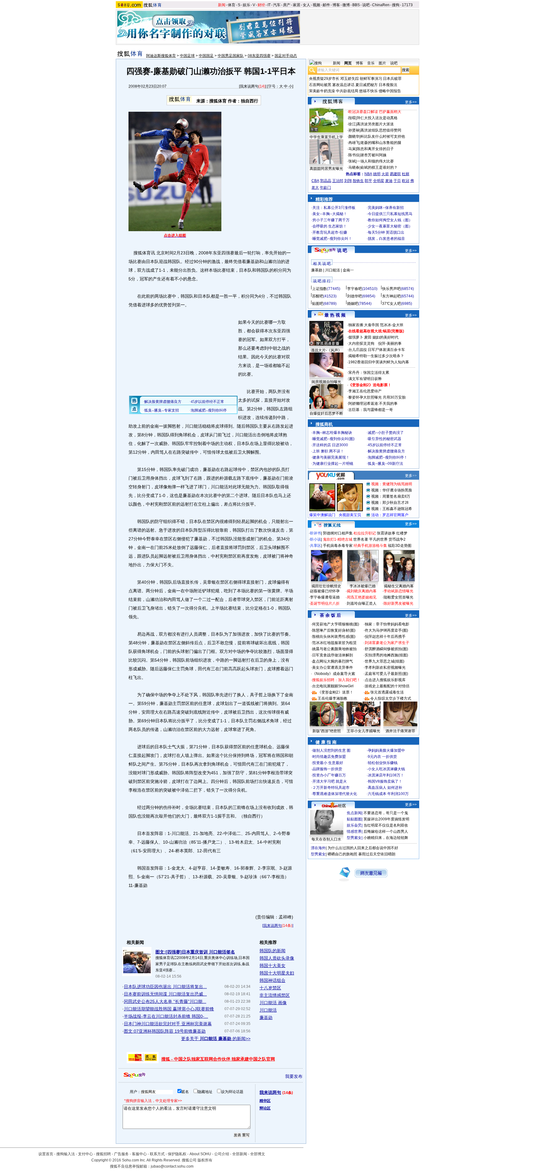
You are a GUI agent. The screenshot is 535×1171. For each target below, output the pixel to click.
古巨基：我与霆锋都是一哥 (370, 410)
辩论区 (265, 1108)
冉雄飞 (353, 142)
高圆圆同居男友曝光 (326, 168)
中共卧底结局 (347, 91)
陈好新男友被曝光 (398, 603)
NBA (368, 174)
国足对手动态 (286, 56)
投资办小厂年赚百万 (329, 775)
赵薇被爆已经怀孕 (325, 591)
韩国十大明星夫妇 (276, 972)
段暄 (352, 118)
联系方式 (157, 1154)
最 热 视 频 (335, 315)
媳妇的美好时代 (385, 337)
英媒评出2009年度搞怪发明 (386, 819)
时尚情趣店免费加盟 (329, 756)
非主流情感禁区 (274, 995)
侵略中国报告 (390, 91)
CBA (315, 181)
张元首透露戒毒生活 (387, 692)
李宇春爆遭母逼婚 (325, 597)
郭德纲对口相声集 (338, 533)
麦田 (368, 337)
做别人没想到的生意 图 (331, 750)
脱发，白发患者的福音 (386, 238)
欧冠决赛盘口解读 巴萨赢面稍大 (374, 112)
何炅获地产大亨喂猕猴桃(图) (335, 624)
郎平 (368, 181)
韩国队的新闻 (272, 950)
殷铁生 (358, 181)
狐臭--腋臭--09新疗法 (385, 463)
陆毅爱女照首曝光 (398, 597)
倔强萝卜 (355, 337)
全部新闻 (239, 1154)
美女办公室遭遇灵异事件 (332, 667)
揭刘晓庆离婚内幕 (361, 591)
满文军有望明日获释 (365, 379)
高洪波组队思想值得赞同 (380, 130)
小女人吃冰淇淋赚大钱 (386, 769)
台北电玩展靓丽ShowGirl (333, 686)
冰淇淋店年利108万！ (386, 775)
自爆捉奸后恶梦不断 (326, 413)
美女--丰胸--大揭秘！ (329, 214)
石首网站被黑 (320, 85)
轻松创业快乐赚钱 (383, 763)
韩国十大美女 (272, 965)
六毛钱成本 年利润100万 (388, 794)
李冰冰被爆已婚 (363, 586)
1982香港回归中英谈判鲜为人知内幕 (378, 362)
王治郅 (337, 181)
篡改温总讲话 (343, 85)
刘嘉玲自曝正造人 (361, 603)
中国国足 (206, 56)
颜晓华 (353, 136)
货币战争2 (397, 539)
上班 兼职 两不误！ (328, 451)
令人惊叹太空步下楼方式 (390, 698)
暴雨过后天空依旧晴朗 (376, 854)
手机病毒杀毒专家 (338, 545)
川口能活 (268, 1010)
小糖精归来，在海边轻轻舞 (385, 838)
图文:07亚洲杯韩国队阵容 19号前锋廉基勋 (165, 1031)
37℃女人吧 (391, 303)
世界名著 (360, 539)
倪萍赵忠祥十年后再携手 (385, 636)
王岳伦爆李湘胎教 (332, 698)
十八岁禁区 (270, 987)
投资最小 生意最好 (327, 763)
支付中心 (85, 1154)
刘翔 (348, 181)
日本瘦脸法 (388, 85)
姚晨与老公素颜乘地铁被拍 (334, 649)
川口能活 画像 (273, 1002)
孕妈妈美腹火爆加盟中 (386, 750)
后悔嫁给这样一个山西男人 (385, 831)
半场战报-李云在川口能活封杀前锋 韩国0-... (166, 1016)
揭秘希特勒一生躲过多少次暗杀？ (376, 356)
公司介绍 (221, 1154)
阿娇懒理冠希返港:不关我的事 (373, 403)
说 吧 (342, 250)
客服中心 (139, 1154)
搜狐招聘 (103, 1154)
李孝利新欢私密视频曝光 (385, 667)
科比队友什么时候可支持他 (382, 136)
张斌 (352, 161)
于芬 (397, 181)
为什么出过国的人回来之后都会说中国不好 (363, 848)
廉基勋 (265, 1017)
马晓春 (353, 167)
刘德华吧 (354, 296)
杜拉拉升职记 (365, 533)
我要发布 (293, 1076)
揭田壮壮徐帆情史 (326, 586)
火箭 (385, 174)
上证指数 (319, 289)
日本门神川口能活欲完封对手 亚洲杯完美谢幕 (168, 1023)
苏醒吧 (317, 296)
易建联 (395, 174)
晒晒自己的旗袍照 (342, 854)
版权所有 (205, 1160)
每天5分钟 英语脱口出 (386, 232)
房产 (286, 5)
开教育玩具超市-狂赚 (329, 232)
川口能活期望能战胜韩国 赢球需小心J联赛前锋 (169, 1008)
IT (269, 5)
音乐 (371, 63)
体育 (231, 5)
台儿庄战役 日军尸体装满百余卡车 (376, 350)
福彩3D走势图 (399, 545)
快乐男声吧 (391, 289)
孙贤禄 (353, 130)
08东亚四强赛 (259, 56)
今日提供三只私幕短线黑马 (390, 214)
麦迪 (389, 181)
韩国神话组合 (272, 980)
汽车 (277, 5)
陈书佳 (353, 155)
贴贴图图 (354, 819)
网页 (348, 63)
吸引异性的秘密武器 (384, 439)
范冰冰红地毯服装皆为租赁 (334, 643)
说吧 (366, 5)
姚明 (377, 174)
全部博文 (257, 1154)
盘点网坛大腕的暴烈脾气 (332, 661)
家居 (296, 5)
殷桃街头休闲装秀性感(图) (333, 636)
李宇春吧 (354, 289)
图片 (382, 63)
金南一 (348, 270)
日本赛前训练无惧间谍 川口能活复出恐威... (165, 994)
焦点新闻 (354, 813)
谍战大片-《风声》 (326, 350)
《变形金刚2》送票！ (335, 692)
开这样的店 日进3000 (330, 445)
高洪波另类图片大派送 (375, 124)
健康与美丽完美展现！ (331, 457)
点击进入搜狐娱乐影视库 (385, 680)
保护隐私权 (177, 1154)
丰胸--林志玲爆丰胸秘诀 (332, 432)
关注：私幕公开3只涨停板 (333, 207)
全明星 (378, 181)
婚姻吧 (352, 303)
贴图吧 (317, 303)
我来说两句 (249, 86)
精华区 (265, 1101)
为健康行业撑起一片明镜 (332, 463)
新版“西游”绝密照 (326, 731)
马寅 (352, 149)
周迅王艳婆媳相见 (361, 597)
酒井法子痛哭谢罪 (400, 731)
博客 (336, 5)
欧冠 (405, 181)
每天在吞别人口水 (326, 839)
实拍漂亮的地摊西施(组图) (386, 655)
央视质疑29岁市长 (324, 78)
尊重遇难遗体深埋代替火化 (334, 794)
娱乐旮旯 (354, 825)
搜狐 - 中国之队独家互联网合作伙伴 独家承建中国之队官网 (218, 1058)
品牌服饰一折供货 (327, 769)
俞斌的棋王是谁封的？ (379, 167)
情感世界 (354, 831)
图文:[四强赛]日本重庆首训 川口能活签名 (195, 951)
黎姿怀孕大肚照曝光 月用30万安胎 (377, 397)
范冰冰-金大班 (391, 325)
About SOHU (200, 1154)
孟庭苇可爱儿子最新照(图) (386, 674)
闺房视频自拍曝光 (326, 382)
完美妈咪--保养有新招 (386, 207)
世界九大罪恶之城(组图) (384, 661)
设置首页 (45, 1154)
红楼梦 (401, 533)
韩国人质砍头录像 (276, 958)
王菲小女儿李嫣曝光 (363, 731)
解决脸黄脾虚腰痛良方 (386, 451)
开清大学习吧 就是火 (329, 781)
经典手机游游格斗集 (370, 545)
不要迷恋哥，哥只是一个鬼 (385, 813)
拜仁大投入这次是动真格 (377, 118)
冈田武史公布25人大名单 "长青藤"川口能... (165, 1001)
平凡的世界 (378, 539)
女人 (306, 5)
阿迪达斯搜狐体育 (161, 56)
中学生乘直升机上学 (326, 137)
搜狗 (395, 5)
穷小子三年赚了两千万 (331, 220)
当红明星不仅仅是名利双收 (385, 825)
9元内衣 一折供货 (382, 756)
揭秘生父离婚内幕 (399, 586)
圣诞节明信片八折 (325, 603)
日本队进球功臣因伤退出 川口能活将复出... (165, 986)
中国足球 (187, 56)
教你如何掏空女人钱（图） (390, 220)
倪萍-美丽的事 (390, 343)
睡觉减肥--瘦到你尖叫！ (332, 238)
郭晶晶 (325, 181)
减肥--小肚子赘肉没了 (386, 432)
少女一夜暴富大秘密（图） (390, 226)
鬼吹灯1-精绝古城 (337, 539)
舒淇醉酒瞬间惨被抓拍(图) (386, 649)
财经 (261, 5)
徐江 (352, 124)
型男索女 (354, 838)
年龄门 (325, 187)
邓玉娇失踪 (349, 78)
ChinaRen (380, 5)
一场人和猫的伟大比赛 (375, 161)
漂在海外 (318, 848)
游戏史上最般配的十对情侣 (387, 686)
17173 (407, 5)
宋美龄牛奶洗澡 (322, 91)
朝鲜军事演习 (371, 78)
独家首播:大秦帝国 (363, 325)
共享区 (315, 545)
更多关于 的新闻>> (215, 1038)
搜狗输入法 (65, 1154)
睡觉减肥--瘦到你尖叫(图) (333, 439)
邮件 (326, 5)
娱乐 (246, 5)
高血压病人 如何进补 (385, 787)
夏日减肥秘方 (366, 85)
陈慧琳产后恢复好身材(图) (333, 630)
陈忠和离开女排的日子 (375, 149)
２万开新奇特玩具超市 (331, 787)
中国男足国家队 (231, 56)
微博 (346, 5)
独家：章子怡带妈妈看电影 (387, 624)
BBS (356, 5)
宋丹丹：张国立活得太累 (368, 372)
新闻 (221, 5)
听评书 (315, 533)
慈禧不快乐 (368, 91)
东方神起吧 (391, 296)
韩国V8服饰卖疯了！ (385, 781)
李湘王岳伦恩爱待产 (365, 391)
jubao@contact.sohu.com (172, 1166)
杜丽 (405, 174)
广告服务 (121, 1154)
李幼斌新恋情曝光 (398, 591)
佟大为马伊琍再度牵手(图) (386, 630)
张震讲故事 (386, 533)
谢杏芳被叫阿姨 (373, 155)
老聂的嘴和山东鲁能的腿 (380, 142)
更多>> (411, 102)
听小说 (315, 539)
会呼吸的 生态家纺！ (329, 226)
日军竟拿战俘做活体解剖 (332, 655)
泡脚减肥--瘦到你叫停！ (387, 457)
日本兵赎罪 (392, 78)
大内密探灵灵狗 (361, 343)
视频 (316, 5)
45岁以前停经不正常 (385, 445)
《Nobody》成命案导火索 (333, 674)
